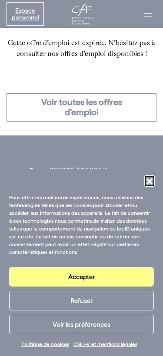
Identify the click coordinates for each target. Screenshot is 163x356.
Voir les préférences (81, 325)
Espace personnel (25, 14)
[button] (149, 180)
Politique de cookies (45, 344)
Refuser (81, 301)
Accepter (81, 277)
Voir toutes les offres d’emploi (81, 107)
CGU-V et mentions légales (105, 344)
